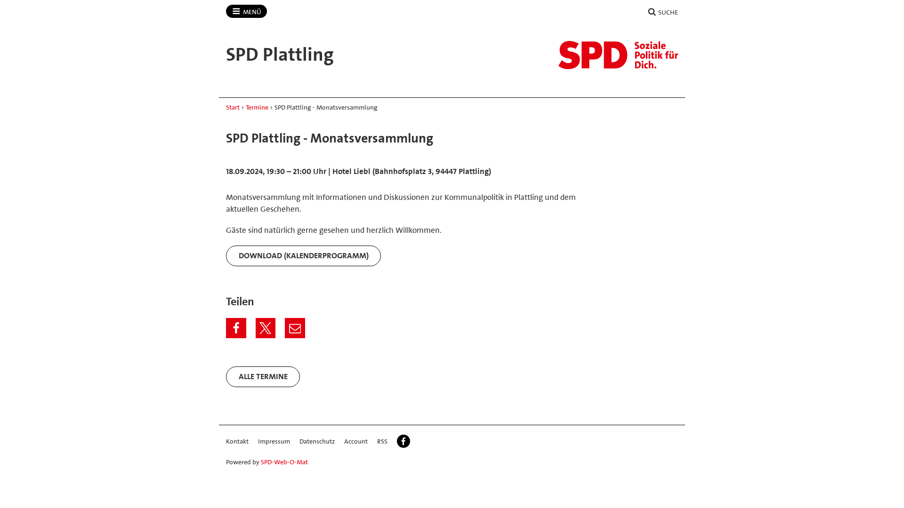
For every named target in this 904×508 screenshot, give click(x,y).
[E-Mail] (295, 328)
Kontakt (237, 441)
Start (233, 107)
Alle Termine (263, 376)
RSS (382, 441)
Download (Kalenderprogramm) (304, 255)
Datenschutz (317, 441)
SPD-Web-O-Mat (284, 462)
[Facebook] (236, 328)
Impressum (274, 441)
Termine (257, 107)
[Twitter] (266, 328)
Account (356, 441)
